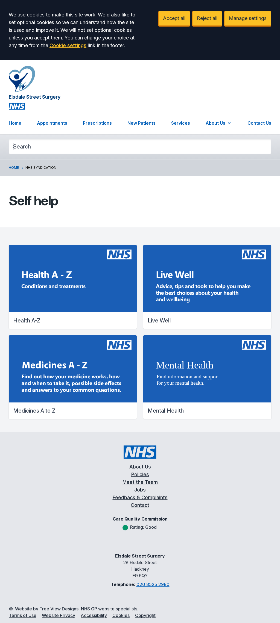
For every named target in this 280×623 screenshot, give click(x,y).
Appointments (52, 123)
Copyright (145, 615)
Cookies (121, 615)
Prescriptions (97, 123)
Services (180, 123)
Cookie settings (67, 45)
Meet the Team (140, 482)
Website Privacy (58, 615)
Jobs (140, 490)
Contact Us (259, 123)
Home (15, 123)
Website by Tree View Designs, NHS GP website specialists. (76, 608)
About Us (215, 123)
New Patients (141, 123)
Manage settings (248, 18)
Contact (140, 505)
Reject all (207, 18)
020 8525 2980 (153, 584)
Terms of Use (22, 615)
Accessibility (94, 615)
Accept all (174, 18)
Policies (140, 474)
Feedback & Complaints (140, 497)
